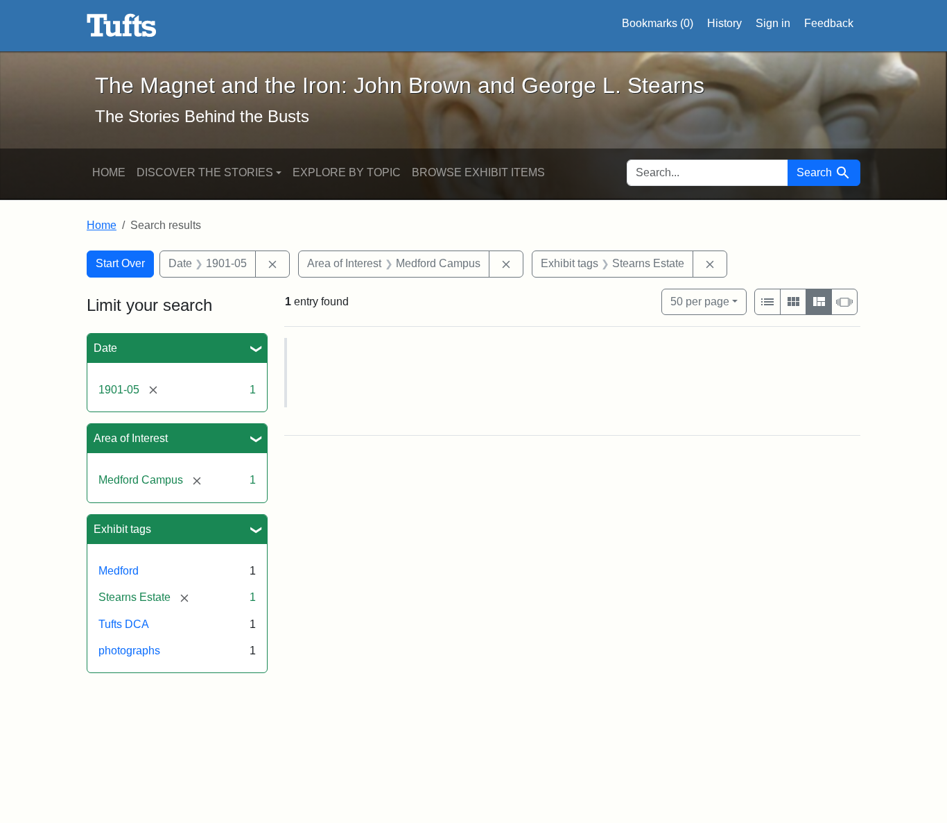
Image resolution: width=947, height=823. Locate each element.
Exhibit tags (122, 529)
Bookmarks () (657, 23)
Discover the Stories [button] (205, 172)
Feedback (828, 23)
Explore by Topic (347, 172)
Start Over (120, 263)
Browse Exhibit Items (478, 172)
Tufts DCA (123, 624)
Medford (118, 571)
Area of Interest (131, 438)
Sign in (773, 23)
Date (105, 348)
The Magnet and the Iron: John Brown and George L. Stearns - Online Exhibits (122, 25)
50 (699, 301)
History (724, 23)
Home (108, 172)
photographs (129, 650)
